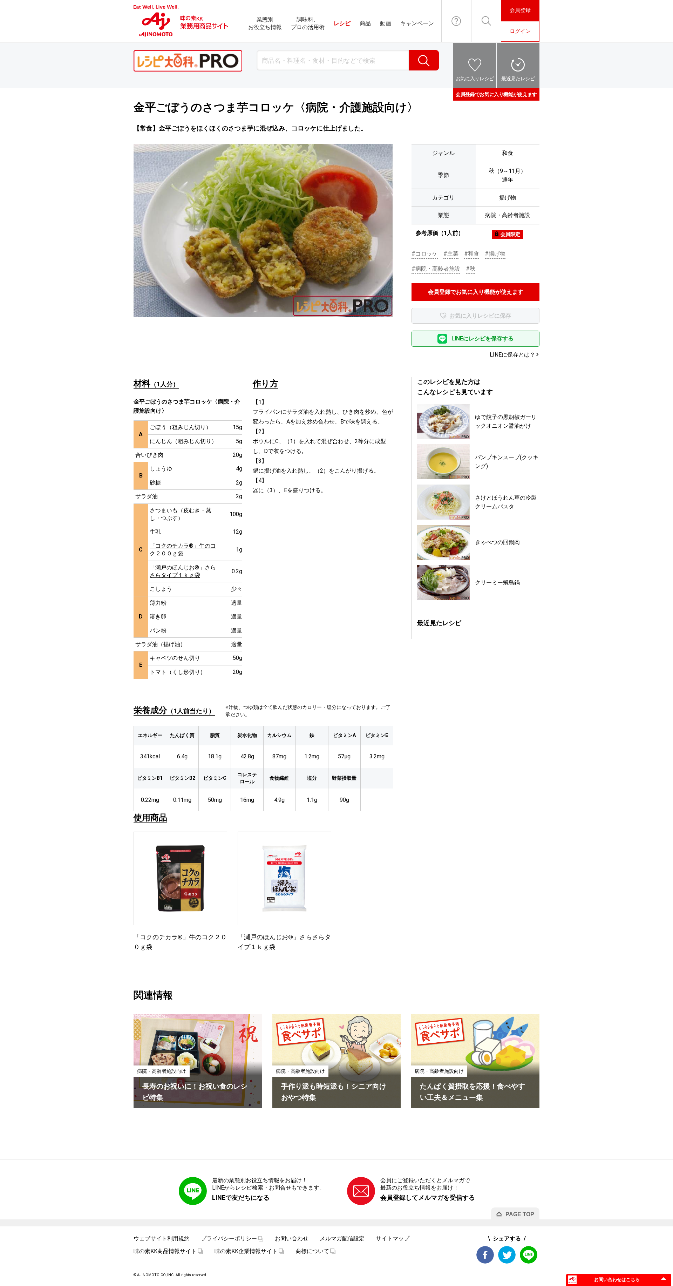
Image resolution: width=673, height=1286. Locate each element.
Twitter (507, 1255)
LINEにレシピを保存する (482, 338)
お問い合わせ (456, 21)
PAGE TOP (519, 1214)
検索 (424, 60)
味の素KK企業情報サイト (246, 1251)
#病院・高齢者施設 (436, 268)
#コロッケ (425, 253)
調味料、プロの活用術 (308, 23)
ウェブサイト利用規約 (162, 1238)
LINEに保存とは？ (512, 354)
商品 (365, 23)
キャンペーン (417, 23)
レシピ (342, 23)
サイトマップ (392, 1238)
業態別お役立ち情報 (265, 23)
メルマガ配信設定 (342, 1238)
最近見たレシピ (518, 78)
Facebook (485, 1255)
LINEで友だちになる (241, 1197)
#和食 (471, 253)
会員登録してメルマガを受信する (427, 1197)
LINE (528, 1255)
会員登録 (520, 10)
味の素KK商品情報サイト (165, 1251)
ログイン (520, 31)
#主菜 (450, 253)
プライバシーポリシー (229, 1238)
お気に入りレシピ (475, 78)
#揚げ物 (495, 253)
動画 (385, 23)
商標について (312, 1251)
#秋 (470, 268)
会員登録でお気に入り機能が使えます (496, 94)
